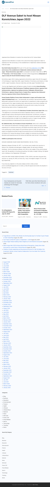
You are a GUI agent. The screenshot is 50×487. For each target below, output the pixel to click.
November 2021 (7, 372)
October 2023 (7, 327)
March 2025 (6, 294)
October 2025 (7, 281)
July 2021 (5, 379)
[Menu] (48, 2)
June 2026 (6, 265)
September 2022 (7, 352)
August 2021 (6, 378)
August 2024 (6, 308)
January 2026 (6, 275)
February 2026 (7, 273)
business (11, 172)
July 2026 (5, 264)
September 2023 (7, 329)
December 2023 (7, 323)
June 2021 (6, 381)
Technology (6, 423)
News (4, 413)
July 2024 (5, 310)
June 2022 (6, 358)
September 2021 (7, 376)
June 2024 (6, 312)
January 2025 (6, 298)
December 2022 (7, 347)
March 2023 (6, 341)
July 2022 (5, 356)
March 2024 (6, 318)
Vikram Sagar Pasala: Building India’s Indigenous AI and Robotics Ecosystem (22, 241)
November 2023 (7, 325)
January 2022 (6, 368)
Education (6, 400)
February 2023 (7, 343)
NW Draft (5, 415)
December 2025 (7, 277)
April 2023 (6, 339)
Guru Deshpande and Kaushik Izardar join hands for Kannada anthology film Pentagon (13, 182)
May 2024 (6, 314)
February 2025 (7, 296)
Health (5, 406)
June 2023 (6, 335)
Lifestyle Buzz (7, 409)
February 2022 (7, 366)
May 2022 (6, 360)
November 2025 (7, 279)
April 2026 (6, 269)
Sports (5, 421)
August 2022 (6, 354)
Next (43, 185)
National (5, 411)
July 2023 (5, 333)
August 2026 (6, 262)
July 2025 (5, 287)
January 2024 (7, 321)
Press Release (6, 419)
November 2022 (7, 349)
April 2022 (6, 362)
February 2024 (7, 320)
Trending (5, 425)
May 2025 (6, 291)
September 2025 (7, 283)
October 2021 (6, 374)
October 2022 (7, 351)
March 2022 (6, 364)
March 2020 (6, 383)
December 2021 (7, 370)
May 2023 (6, 337)
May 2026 (6, 267)
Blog (4, 396)
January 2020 (6, 387)
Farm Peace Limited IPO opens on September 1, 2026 (17, 239)
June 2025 (6, 289)
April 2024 (6, 316)
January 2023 (6, 345)
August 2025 (6, 285)
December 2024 (7, 300)
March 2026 (6, 271)
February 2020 (7, 385)
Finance (5, 404)
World (4, 427)
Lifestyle (5, 408)
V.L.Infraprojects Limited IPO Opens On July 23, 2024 (8, 212)
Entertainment (7, 402)
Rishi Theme (35, 484)
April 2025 (6, 293)
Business (4, 12)
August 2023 (6, 331)
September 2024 (7, 306)
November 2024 (7, 302)
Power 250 (6, 417)
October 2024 (7, 304)
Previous (8, 187)
